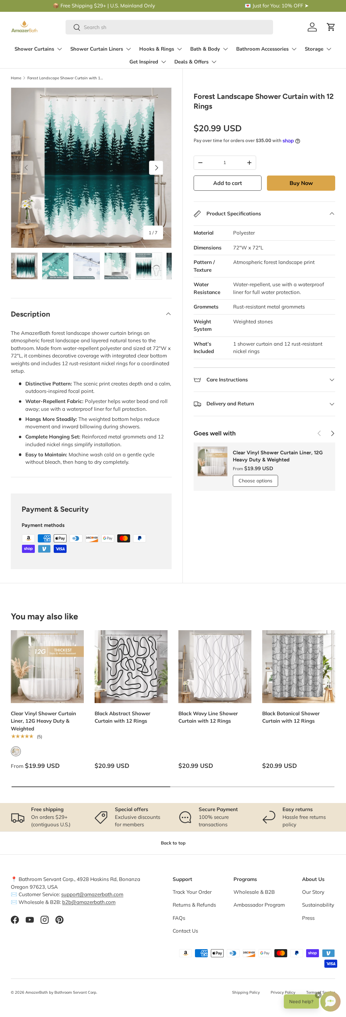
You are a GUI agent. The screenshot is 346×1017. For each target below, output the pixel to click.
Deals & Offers (191, 61)
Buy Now (301, 183)
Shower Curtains (34, 49)
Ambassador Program (259, 905)
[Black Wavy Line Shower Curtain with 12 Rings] (214, 666)
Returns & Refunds (194, 905)
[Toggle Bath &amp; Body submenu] (225, 49)
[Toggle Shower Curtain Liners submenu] (128, 49)
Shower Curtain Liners (96, 49)
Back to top (173, 843)
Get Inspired (143, 61)
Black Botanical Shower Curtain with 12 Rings (291, 717)
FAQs (179, 918)
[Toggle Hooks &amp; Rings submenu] (179, 49)
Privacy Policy (283, 992)
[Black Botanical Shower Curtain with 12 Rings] (298, 666)
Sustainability (318, 905)
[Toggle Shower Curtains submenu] (59, 49)
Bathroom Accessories (262, 49)
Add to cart (227, 183)
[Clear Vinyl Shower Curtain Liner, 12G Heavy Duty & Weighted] (47, 666)
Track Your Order (192, 892)
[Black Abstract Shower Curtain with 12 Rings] (131, 666)
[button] (331, 27)
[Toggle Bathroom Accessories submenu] (294, 49)
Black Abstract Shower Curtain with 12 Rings (122, 717)
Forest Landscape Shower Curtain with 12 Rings (65, 78)
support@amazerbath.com (92, 894)
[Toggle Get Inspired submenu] (163, 62)
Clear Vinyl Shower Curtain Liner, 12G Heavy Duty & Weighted (278, 456)
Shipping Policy (246, 992)
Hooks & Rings (156, 49)
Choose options (255, 481)
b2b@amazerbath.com (89, 902)
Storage (314, 49)
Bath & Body (205, 49)
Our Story (313, 892)
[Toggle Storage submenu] (329, 49)
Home (16, 78)
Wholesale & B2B (254, 892)
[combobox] (169, 27)
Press (308, 918)
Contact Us (185, 931)
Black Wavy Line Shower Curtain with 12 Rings (208, 717)
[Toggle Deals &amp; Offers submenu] (214, 62)
